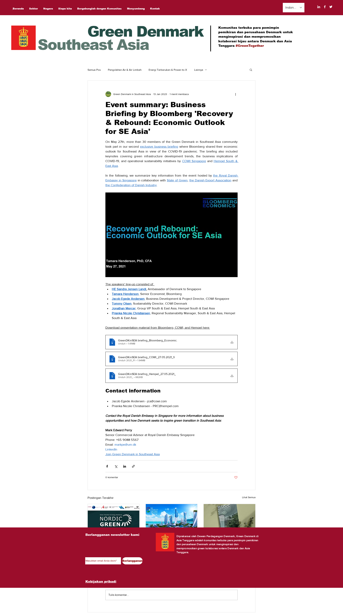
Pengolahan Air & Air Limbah (124, 69)
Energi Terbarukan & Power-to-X (168, 69)
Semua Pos (94, 69)
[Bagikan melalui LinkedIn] (124, 466)
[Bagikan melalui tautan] (133, 466)
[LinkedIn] (319, 7)
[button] (251, 69)
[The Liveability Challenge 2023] (171, 518)
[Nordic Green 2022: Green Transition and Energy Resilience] (113, 518)
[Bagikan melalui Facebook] (107, 466)
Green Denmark (145, 31)
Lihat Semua (248, 497)
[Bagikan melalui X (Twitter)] (116, 466)
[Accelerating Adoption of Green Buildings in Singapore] (229, 518)
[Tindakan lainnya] (235, 94)
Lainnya (198, 69)
